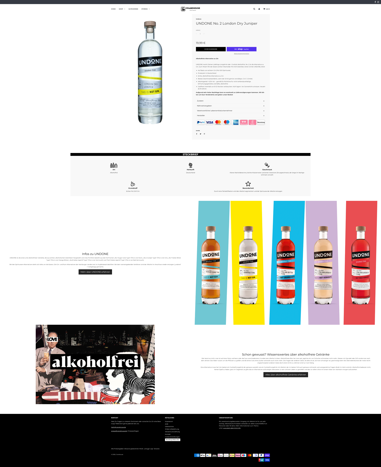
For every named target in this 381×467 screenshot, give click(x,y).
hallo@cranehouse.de (118, 427)
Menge (198, 30)
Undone (198, 19)
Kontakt (168, 434)
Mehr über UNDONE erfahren (95, 272)
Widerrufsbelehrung (172, 429)
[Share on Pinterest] (204, 134)
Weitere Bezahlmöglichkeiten (241, 53)
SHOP (121, 9)
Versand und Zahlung (172, 432)
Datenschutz (169, 426)
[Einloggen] (259, 9)
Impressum (169, 421)
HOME (113, 9)
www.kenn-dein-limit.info (232, 428)
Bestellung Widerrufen (172, 439)
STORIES (144, 9)
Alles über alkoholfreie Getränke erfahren (285, 374)
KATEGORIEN (133, 9)
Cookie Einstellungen (172, 437)
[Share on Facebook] (197, 134)
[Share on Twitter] (200, 134)
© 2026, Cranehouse (117, 454)
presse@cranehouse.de (119, 431)
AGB (166, 424)
